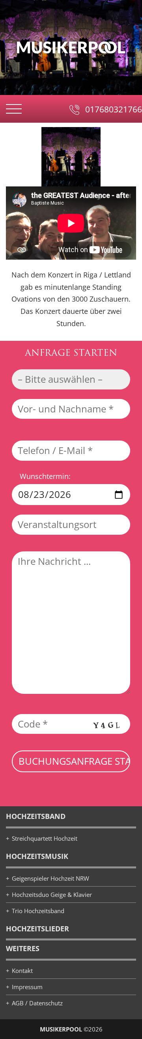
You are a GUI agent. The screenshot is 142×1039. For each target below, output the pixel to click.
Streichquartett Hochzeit (44, 838)
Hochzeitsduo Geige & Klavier (52, 894)
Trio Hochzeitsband (38, 911)
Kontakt (22, 970)
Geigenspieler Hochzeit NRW (50, 878)
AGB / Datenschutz (37, 1003)
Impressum (27, 987)
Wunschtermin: (45, 476)
